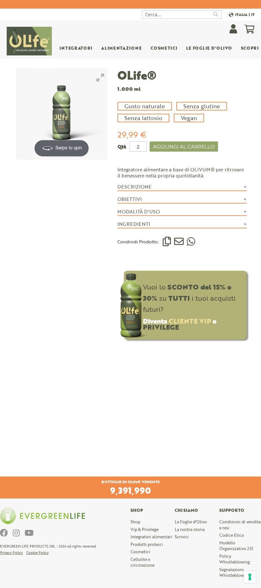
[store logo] (29, 41)
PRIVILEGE (161, 327)
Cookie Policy (37, 552)
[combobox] (182, 14)
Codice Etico (231, 535)
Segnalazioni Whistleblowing (234, 572)
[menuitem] (121, 49)
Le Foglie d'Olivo (191, 522)
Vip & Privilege (144, 529)
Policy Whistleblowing (234, 559)
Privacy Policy (11, 552)
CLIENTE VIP (190, 321)
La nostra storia (190, 529)
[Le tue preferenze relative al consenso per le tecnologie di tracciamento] (250, 577)
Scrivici (182, 537)
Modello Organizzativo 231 (236, 546)
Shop (135, 522)
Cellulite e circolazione (142, 562)
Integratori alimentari (151, 537)
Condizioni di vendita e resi (240, 525)
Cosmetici (140, 552)
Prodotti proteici (146, 544)
